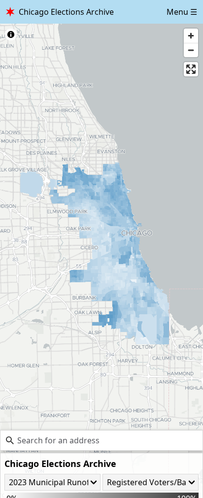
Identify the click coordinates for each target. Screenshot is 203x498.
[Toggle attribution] (11, 34)
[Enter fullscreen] (191, 69)
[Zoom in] (191, 36)
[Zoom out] (191, 50)
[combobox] (101, 440)
